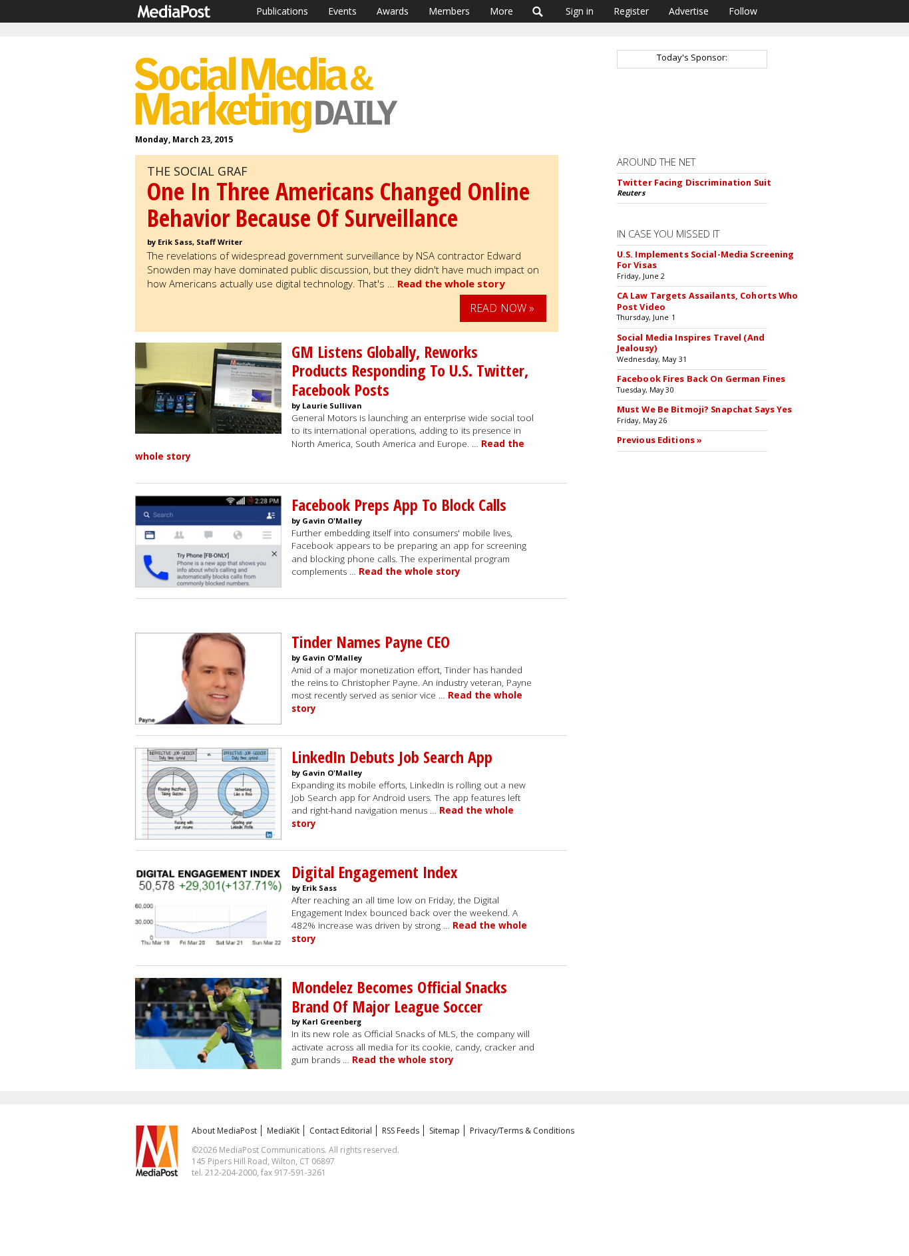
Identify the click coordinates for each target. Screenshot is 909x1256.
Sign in (580, 11)
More (501, 11)
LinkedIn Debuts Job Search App (391, 757)
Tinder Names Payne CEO (370, 642)
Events (342, 11)
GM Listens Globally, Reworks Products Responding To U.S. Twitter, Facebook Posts (409, 371)
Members (449, 11)
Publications (282, 11)
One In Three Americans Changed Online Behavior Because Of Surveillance (338, 204)
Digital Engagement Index (374, 872)
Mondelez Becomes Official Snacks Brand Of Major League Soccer (399, 996)
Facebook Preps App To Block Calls (398, 505)
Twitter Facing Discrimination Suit (694, 182)
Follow (743, 11)
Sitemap (444, 1130)
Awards (393, 11)
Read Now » (502, 308)
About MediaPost (224, 1130)
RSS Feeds (400, 1130)
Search (538, 11)
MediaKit (283, 1130)
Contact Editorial (340, 1130)
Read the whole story (451, 283)
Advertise (689, 11)
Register (631, 11)
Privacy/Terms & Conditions (522, 1130)
